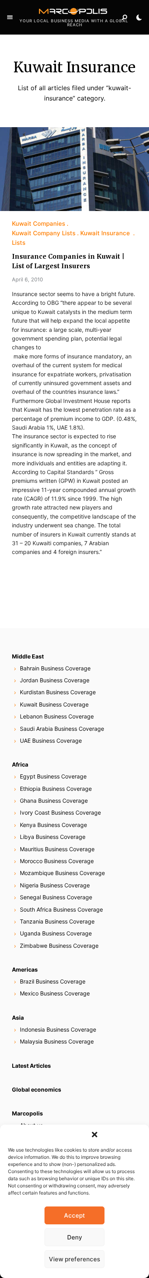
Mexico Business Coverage (55, 993)
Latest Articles (31, 1065)
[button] (95, 1135)
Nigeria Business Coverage (55, 885)
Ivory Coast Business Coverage (60, 812)
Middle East (28, 656)
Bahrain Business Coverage (55, 668)
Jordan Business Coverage (54, 680)
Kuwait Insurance (106, 233)
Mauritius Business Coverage (57, 849)
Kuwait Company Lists (43, 233)
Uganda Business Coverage (56, 933)
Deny (74, 1237)
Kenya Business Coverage (53, 824)
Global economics (36, 1089)
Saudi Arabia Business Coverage (62, 728)
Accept (74, 1215)
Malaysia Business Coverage (57, 1041)
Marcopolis (27, 1113)
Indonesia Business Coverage (58, 1029)
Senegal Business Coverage (56, 897)
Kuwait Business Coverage (54, 704)
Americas (25, 969)
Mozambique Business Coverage (62, 872)
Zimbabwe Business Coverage (59, 945)
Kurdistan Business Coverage (58, 692)
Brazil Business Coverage (52, 981)
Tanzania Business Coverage (57, 921)
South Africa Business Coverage (61, 909)
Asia (18, 1017)
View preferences (74, 1259)
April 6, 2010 (27, 279)
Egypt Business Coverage (53, 776)
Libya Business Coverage (52, 836)
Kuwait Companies (38, 223)
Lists (18, 242)
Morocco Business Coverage (57, 861)
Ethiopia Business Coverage (56, 788)
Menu (10, 17)
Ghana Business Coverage (54, 800)
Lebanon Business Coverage (57, 716)
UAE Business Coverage (51, 740)
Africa (20, 764)
